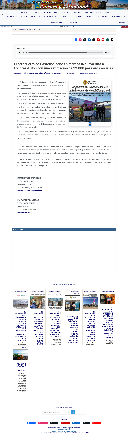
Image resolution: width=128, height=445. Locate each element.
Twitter (54, 423)
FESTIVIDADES (47, 436)
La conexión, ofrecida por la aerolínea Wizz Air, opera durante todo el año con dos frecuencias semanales (55, 73)
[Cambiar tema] (2, 14)
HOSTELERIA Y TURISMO (72, 436)
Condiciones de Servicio (71, 432)
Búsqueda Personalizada (64, 408)
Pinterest (66, 423)
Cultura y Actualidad (20, 291)
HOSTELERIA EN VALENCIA (87, 436)
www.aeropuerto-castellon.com (29, 191)
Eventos (24, 347)
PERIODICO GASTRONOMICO (63, 436)
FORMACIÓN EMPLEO (54, 436)
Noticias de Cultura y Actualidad (29, 30)
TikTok (87, 423)
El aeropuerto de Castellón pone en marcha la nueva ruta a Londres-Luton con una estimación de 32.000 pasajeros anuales (63, 66)
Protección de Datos (84, 432)
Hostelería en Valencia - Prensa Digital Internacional (64, 428)
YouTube (97, 423)
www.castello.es (23, 213)
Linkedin (76, 423)
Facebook (32, 423)
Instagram (43, 423)
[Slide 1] (90, 124)
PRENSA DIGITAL (79, 436)
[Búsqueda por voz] (69, 412)
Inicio (16, 30)
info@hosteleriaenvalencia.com (55, 432)
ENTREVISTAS (42, 436)
